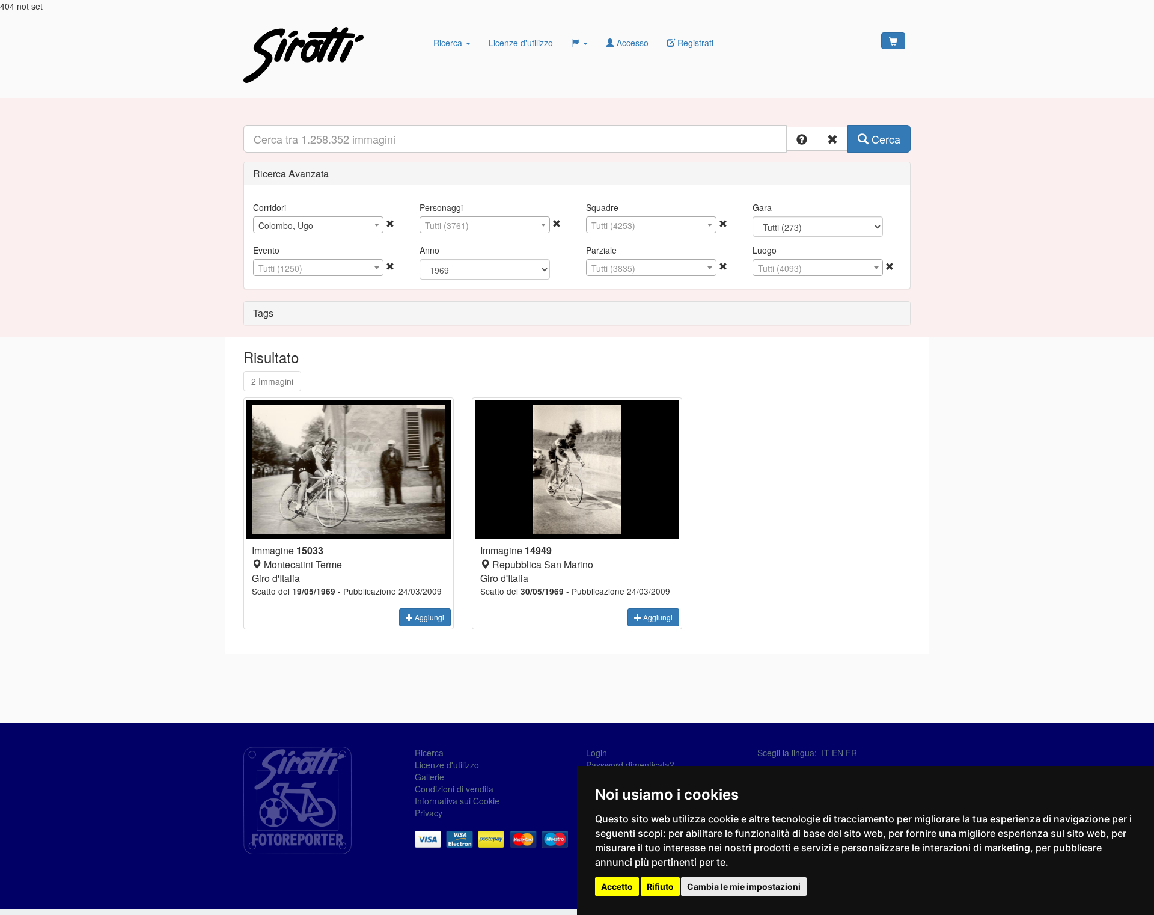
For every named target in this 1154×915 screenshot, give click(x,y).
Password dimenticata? (630, 765)
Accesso (631, 43)
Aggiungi (428, 617)
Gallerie (429, 777)
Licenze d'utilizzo (521, 43)
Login (596, 753)
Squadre (602, 207)
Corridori (269, 207)
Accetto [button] (617, 886)
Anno (429, 250)
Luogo (765, 250)
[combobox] (318, 224)
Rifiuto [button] (660, 886)
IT (825, 753)
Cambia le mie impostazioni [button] (744, 886)
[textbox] (484, 225)
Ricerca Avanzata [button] (291, 173)
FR (851, 753)
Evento (266, 250)
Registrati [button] (694, 43)
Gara (762, 207)
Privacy (428, 813)
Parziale (601, 250)
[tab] (577, 173)
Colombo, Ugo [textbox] (285, 225)
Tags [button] (263, 313)
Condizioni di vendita (454, 789)
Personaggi (441, 207)
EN (837, 753)
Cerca (884, 139)
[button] (801, 139)
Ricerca (449, 43)
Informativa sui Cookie (457, 801)
